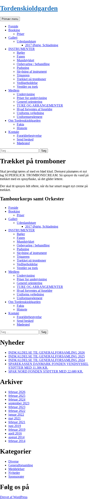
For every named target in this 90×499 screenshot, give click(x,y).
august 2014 (16, 437)
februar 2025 (16, 395)
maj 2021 (14, 418)
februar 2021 (16, 422)
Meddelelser (16, 469)
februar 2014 (16, 441)
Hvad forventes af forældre (34, 109)
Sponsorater (16, 476)
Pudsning (23, 68)
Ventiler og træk (27, 86)
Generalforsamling (20, 465)
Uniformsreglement (29, 117)
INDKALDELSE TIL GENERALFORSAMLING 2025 (46, 356)
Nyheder (14, 473)
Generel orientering (29, 101)
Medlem (13, 90)
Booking (14, 30)
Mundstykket (25, 60)
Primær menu (10, 19)
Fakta (20, 124)
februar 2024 (16, 399)
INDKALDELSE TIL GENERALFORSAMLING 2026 (46, 352)
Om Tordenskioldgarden (24, 120)
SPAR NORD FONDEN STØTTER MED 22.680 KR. (45, 371)
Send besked (25, 139)
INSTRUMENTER (21, 49)
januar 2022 (16, 414)
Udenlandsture (26, 41)
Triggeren (23, 75)
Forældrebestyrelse (29, 135)
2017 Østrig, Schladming (41, 45)
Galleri (12, 37)
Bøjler (21, 52)
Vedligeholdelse (27, 83)
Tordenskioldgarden (29, 8)
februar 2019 (16, 429)
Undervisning (26, 94)
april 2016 (15, 433)
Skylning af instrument (32, 71)
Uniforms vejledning (30, 113)
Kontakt (13, 132)
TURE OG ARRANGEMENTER (40, 105)
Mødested (23, 143)
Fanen (21, 56)
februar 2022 (16, 411)
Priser (20, 34)
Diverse (13, 461)
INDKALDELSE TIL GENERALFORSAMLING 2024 (46, 360)
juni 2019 (14, 426)
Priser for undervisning (32, 98)
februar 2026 (16, 392)
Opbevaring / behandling (33, 64)
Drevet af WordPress (13, 497)
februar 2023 (16, 407)
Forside (13, 26)
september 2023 (18, 403)
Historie (22, 128)
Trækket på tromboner (31, 79)
